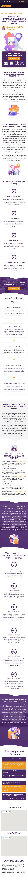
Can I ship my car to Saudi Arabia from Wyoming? (12, 771)
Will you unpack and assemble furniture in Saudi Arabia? (13, 782)
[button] (25, 5)
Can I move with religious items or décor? (13, 799)
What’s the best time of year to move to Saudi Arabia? (13, 776)
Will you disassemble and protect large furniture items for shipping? (13, 795)
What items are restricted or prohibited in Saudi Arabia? (13, 759)
